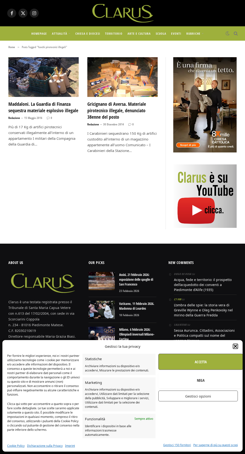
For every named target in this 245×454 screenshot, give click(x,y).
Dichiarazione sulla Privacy (45, 446)
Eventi (176, 33)
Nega (201, 380)
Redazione (14, 118)
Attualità (59, 33)
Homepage (39, 33)
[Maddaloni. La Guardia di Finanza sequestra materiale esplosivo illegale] (43, 77)
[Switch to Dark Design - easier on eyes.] (227, 33)
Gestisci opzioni (198, 396)
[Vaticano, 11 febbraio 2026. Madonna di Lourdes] (102, 310)
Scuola (161, 33)
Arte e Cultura (139, 33)
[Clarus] (122, 13)
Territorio (113, 33)
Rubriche (193, 33)
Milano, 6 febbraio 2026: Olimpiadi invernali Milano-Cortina (136, 334)
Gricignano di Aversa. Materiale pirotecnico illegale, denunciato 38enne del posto (116, 110)
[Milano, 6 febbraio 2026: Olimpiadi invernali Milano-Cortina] (102, 336)
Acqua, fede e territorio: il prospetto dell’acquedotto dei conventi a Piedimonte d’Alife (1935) (203, 284)
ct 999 (177, 299)
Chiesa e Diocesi (87, 33)
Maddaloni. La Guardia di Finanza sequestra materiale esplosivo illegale (43, 107)
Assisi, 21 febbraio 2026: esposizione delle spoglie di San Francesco (136, 279)
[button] (235, 346)
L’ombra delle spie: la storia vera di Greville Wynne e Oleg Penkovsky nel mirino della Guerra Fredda (203, 310)
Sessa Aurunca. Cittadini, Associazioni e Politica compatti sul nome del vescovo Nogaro (204, 335)
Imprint (70, 446)
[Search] (235, 33)
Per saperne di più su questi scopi (215, 445)
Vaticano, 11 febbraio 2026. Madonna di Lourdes (136, 306)
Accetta (201, 361)
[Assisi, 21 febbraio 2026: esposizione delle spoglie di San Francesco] (102, 281)
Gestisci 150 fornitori (177, 445)
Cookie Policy (16, 446)
